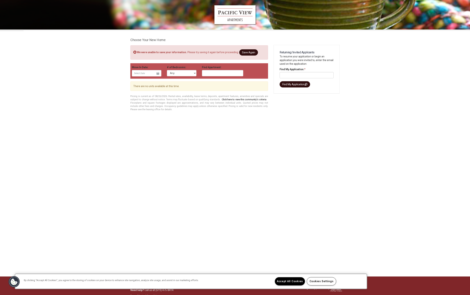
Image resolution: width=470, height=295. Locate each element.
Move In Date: (140, 67)
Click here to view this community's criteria (244, 99)
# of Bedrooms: (176, 67)
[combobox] (222, 73)
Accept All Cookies (290, 281)
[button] (14, 282)
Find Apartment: (211, 67)
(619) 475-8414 (164, 290)
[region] (191, 281)
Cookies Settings (322, 281)
